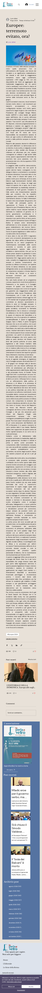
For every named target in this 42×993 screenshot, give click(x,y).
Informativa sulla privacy (14, 982)
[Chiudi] (39, 977)
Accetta (31, 987)
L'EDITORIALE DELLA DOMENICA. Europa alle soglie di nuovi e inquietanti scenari (21, 686)
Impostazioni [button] (21, 990)
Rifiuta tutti (11, 987)
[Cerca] (19, 5)
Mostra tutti (32, 659)
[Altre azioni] (35, 19)
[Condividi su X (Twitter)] (12, 645)
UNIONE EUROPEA (11, 639)
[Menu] (37, 4)
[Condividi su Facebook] (7, 645)
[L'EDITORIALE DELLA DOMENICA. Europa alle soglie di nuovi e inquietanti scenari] (21, 672)
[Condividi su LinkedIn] (16, 645)
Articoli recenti (8, 973)
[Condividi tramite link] (21, 645)
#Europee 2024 (12, 634)
